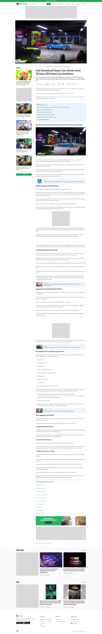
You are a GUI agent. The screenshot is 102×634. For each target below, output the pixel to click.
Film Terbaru (48, 632)
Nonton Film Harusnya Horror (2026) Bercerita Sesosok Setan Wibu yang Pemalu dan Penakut (50, 628)
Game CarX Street (49, 568)
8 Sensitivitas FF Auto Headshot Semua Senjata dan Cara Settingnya (23, 115)
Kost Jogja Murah (40, 510)
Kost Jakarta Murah (40, 513)
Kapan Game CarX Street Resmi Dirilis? (46, 135)
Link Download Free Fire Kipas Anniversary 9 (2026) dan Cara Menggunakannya (22, 133)
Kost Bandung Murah (41, 517)
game (66, 96)
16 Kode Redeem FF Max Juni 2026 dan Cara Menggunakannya (23, 150)
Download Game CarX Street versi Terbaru (46, 138)
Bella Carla (47, 84)
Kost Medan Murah (40, 539)
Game (24, 85)
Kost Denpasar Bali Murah (42, 520)
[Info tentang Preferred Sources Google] (78, 84)
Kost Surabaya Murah (41, 523)
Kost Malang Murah (40, 529)
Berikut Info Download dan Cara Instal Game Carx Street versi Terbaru (53, 128)
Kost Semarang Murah (41, 526)
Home (37, 66)
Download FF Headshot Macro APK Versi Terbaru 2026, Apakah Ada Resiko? (23, 168)
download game (66, 493)
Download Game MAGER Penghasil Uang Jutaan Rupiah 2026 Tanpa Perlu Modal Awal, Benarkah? (23, 83)
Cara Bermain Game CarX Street (44, 133)
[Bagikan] (58, 84)
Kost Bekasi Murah (40, 536)
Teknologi (47, 600)
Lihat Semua (24, 174)
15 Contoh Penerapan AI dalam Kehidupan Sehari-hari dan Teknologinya (49, 596)
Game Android (41, 568)
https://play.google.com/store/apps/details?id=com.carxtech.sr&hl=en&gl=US (54, 421)
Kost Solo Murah (39, 532)
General (40, 66)
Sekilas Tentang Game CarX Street (44, 130)
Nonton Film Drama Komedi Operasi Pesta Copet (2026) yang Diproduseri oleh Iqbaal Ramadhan (74, 628)
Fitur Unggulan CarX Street (43, 140)
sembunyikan (44, 126)
